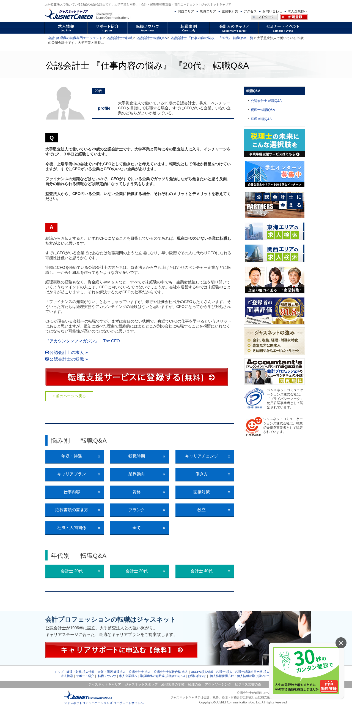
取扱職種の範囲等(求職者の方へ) (162, 676)
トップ (59, 671)
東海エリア (208, 11)
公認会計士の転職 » (69, 359)
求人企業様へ (297, 11)
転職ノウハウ (107, 676)
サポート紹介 (85, 676)
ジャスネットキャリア (104, 684)
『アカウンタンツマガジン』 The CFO (82, 340)
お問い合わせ (272, 11)
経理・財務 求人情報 (81, 671)
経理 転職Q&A (261, 119)
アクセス (250, 11)
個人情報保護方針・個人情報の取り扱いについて (243, 676)
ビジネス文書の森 (248, 684)
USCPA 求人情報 (202, 671)
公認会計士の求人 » (69, 352)
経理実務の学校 (173, 684)
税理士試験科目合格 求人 (252, 671)
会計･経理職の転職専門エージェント (75, 38)
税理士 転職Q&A (263, 110)
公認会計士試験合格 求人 (171, 671)
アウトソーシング (218, 684)
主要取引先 (230, 11)
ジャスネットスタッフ (141, 684)
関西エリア (186, 11)
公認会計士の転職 (119, 38)
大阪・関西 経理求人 (112, 671)
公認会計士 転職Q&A (151, 38)
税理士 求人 (224, 671)
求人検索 (67, 676)
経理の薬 (194, 684)
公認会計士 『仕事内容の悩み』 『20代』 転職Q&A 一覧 (211, 38)
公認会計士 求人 (140, 671)
